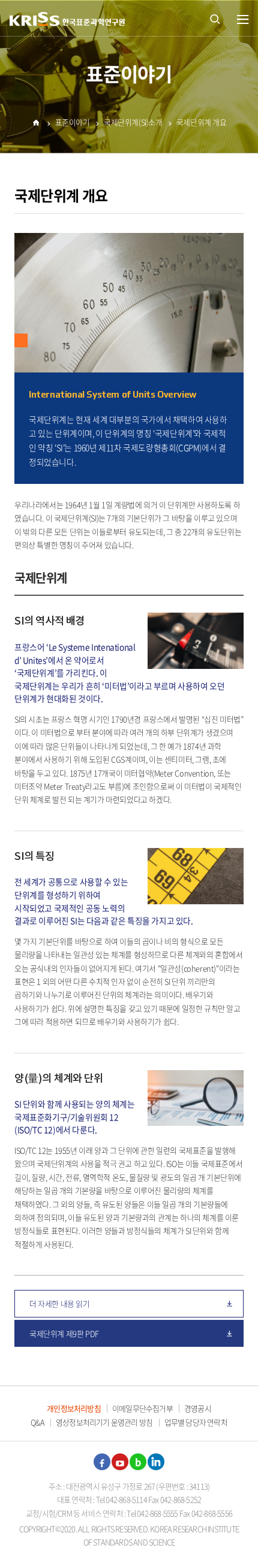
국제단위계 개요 (201, 122)
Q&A (37, 1422)
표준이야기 (72, 122)
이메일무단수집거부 (142, 1408)
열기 (243, 20)
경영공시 (197, 1408)
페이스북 (102, 1461)
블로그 (138, 1461)
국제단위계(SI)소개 (133, 122)
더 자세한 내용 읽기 (59, 1303)
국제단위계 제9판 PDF (64, 1333)
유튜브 (120, 1461)
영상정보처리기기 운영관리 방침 (104, 1422)
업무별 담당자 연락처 (195, 1422)
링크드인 (156, 1461)
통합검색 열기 (214, 18)
